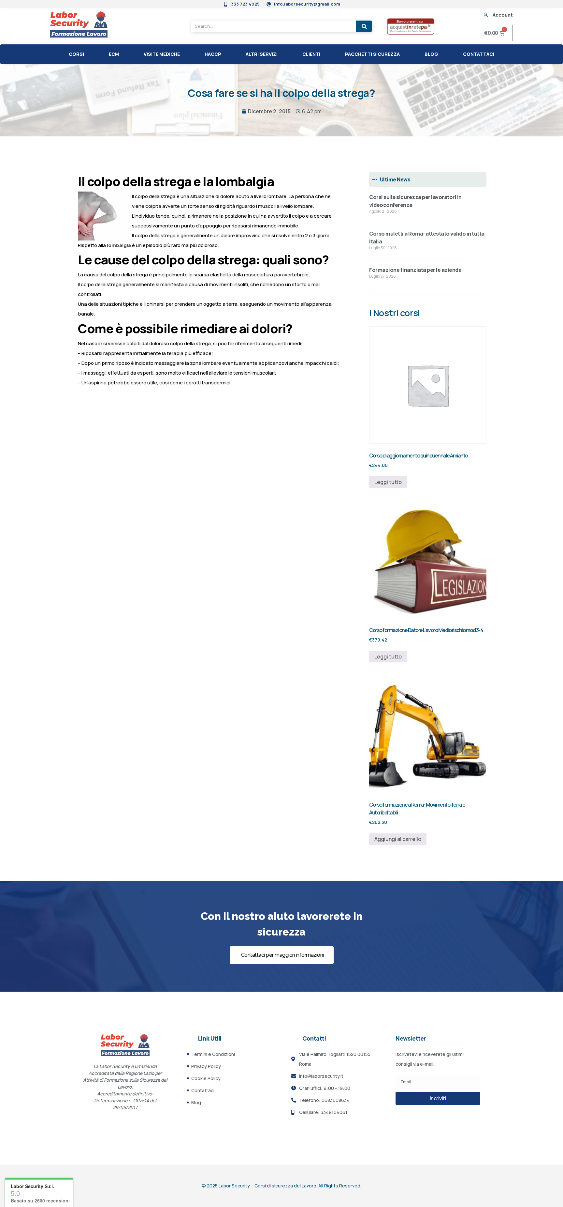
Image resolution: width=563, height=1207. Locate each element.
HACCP (213, 54)
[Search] (364, 26)
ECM (114, 54)
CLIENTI (311, 54)
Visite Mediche (162, 54)
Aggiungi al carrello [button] (397, 839)
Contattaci (478, 54)
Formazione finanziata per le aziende (415, 269)
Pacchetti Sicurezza (372, 54)
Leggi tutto (388, 482)
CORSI (76, 54)
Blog (431, 54)
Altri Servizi (262, 54)
